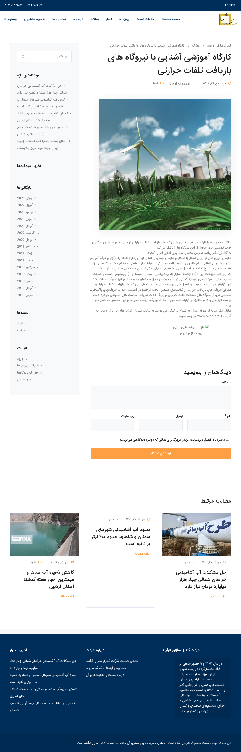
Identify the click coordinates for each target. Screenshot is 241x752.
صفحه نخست (170, 19)
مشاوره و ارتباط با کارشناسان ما (106, 668)
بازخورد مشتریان (34, 19)
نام (228, 416)
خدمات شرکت (145, 19)
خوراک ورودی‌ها (28, 366)
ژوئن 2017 (24, 274)
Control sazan (180, 83)
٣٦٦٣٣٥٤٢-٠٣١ (13, 5)
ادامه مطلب (218, 597)
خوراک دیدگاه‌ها (27, 373)
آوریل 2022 (25, 205)
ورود (20, 359)
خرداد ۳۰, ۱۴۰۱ (211, 562)
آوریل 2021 (25, 226)
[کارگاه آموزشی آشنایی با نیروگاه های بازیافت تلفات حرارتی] (165, 165)
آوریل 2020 (25, 240)
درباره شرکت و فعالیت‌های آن (105, 675)
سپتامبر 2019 (26, 246)
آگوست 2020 (26, 233)
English (230, 5)
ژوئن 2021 (24, 219)
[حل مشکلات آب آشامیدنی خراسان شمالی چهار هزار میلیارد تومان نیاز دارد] (196, 534)
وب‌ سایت (127, 416)
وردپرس (22, 379)
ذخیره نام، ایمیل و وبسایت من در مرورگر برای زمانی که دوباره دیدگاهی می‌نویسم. (172, 440)
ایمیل (178, 416)
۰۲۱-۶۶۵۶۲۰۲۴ (35, 5)
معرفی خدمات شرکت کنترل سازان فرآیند (112, 661)
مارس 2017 (25, 295)
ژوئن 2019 (24, 253)
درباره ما (78, 19)
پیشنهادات (10, 19)
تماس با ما (59, 19)
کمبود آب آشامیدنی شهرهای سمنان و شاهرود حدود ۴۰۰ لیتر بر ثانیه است (121, 537)
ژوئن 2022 (24, 198)
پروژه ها (124, 19)
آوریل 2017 (25, 288)
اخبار (109, 19)
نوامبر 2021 (25, 212)
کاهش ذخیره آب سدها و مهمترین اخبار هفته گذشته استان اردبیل (48, 580)
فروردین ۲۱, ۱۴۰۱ (58, 562)
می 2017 (23, 281)
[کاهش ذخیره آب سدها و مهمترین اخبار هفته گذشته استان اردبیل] (44, 534)
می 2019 (23, 260)
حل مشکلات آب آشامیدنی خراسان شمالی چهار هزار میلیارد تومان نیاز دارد (201, 580)
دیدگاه (226, 382)
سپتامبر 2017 (26, 267)
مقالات (94, 19)
